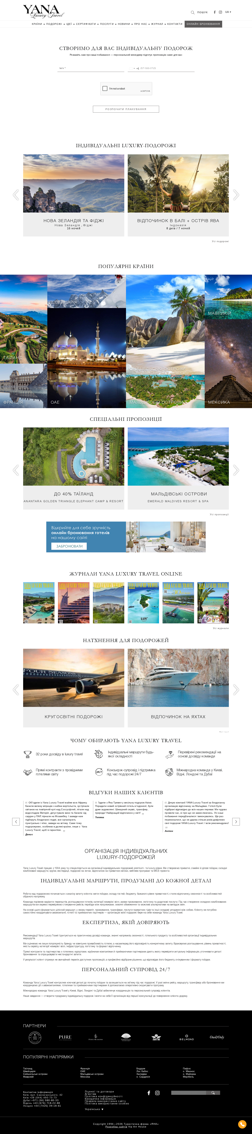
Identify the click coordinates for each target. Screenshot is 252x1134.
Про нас (140, 24)
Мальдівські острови (156, 403)
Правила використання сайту (105, 1101)
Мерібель (188, 1076)
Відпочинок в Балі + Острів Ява (178, 221)
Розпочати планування (126, 109)
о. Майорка (189, 1074)
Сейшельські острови (157, 369)
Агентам (90, 1094)
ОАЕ (55, 403)
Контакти (175, 24)
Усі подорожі (220, 241)
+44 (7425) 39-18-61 (47, 1105)
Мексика (219, 403)
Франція (13, 403)
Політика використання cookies (107, 1104)
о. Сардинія (143, 1076)
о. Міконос (189, 1071)
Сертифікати (86, 24)
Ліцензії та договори (99, 1092)
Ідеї (69, 24)
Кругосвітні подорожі (74, 717)
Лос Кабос (142, 1071)
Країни (37, 24)
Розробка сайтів (116, 1126)
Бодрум (140, 1068)
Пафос (187, 1068)
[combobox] (133, 68)
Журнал (157, 24)
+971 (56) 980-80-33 (45, 1100)
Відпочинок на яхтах (178, 717)
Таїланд (13, 358)
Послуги (107, 24)
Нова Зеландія (67, 225)
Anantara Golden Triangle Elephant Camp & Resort (74, 501)
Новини (124, 24)
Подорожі (54, 24)
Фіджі (88, 225)
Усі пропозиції (219, 514)
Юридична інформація (100, 1099)
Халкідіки (141, 1074)
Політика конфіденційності (104, 1096)
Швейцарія (64, 302)
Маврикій (219, 314)
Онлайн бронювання (203, 24)
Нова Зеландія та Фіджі (74, 221)
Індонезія (178, 225)
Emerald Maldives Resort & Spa (178, 501)
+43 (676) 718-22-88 (46, 1103)
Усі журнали (221, 628)
